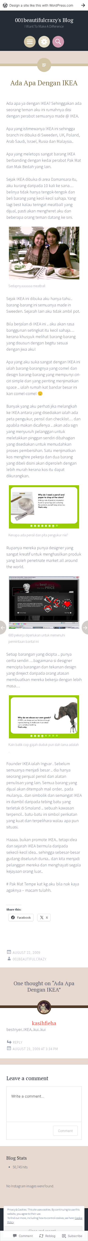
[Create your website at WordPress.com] (44, 5)
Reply (18, 1042)
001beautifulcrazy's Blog (44, 20)
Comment (65, 1131)
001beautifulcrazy (29, 959)
